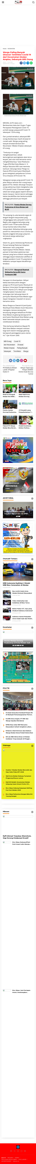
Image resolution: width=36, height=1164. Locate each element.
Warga (25, 351)
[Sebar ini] (21, 63)
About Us (16, 1161)
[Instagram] (21, 360)
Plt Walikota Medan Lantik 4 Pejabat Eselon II (10, 369)
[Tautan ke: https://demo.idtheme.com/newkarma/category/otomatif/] (32, 559)
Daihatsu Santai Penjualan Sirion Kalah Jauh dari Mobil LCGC (22, 618)
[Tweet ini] (24, 63)
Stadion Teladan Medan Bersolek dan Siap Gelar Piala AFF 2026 (19, 771)
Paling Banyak (22, 348)
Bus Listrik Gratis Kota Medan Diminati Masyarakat (22, 592)
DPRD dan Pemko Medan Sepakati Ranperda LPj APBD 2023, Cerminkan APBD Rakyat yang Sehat (16, 513)
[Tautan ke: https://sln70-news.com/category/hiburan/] (32, 812)
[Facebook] (10, 360)
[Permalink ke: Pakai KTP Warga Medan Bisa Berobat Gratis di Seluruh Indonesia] (10, 420)
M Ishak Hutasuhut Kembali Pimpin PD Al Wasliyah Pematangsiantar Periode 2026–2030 (19, 714)
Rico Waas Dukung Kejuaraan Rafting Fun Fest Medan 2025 (19, 789)
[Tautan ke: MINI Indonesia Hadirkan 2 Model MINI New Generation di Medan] (18, 571)
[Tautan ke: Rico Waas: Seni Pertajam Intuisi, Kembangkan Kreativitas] (7, 1062)
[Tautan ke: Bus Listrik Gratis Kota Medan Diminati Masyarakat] (7, 594)
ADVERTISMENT (6, 1161)
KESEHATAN (6, 63)
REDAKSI (10, 1157)
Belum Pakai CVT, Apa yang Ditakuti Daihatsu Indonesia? (22, 609)
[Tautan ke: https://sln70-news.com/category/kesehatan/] (32, 627)
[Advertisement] (18, 25)
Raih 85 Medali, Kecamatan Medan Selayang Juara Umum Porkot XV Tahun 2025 (18, 783)
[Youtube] (25, 360)
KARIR (17, 1157)
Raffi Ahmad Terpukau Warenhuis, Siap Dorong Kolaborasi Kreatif (17, 837)
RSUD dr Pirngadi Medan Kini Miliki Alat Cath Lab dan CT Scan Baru (9, 396)
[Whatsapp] (31, 63)
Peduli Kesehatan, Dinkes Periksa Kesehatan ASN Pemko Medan (25, 427)
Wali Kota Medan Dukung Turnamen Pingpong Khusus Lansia (18, 777)
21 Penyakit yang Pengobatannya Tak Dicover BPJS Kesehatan (26, 411)
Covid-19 (17, 341)
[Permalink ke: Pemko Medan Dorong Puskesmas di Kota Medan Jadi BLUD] (10, 404)
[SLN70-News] (18, 2)
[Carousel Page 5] (23, 645)
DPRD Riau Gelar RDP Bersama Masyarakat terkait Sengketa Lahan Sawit (18, 726)
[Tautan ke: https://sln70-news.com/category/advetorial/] (32, 498)
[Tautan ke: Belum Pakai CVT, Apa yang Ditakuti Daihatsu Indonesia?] (7, 610)
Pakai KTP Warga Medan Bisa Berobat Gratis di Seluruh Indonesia (10, 427)
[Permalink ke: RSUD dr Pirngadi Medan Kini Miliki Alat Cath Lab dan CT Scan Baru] (10, 388)
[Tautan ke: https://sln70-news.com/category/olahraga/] (32, 746)
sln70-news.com (16, 123)
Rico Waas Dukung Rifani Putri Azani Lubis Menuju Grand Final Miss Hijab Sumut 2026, (22, 843)
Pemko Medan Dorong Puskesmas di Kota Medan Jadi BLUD (10, 411)
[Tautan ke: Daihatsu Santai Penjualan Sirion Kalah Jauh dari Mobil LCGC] (7, 618)
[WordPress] (17, 360)
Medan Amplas (9, 348)
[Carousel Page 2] (16, 645)
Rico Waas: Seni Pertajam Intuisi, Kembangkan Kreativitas (21, 991)
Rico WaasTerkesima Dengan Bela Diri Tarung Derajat (19, 795)
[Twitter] (14, 360)
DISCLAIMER (22, 1159)
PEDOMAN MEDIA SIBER (9, 1159)
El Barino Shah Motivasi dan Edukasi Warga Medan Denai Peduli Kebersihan (19, 732)
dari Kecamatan (9, 345)
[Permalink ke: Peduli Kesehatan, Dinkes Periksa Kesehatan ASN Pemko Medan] (26, 420)
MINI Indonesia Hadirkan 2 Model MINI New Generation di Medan (16, 584)
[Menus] (3, 2)
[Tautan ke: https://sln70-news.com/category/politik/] (32, 688)
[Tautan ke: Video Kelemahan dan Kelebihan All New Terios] (7, 602)
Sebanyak (7, 351)
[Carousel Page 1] (17, 516)
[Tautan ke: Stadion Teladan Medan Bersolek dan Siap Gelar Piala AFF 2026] (18, 758)
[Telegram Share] (27, 63)
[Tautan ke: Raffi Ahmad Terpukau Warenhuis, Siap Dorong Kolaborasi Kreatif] (18, 824)
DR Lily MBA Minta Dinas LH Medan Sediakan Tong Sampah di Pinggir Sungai (18, 738)
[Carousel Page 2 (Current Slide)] (19, 516)
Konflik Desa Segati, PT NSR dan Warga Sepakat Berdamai (17, 720)
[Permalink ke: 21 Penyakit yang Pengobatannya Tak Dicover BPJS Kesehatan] (26, 404)
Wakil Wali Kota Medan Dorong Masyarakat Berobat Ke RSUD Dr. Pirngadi (26, 396)
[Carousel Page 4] (20, 645)
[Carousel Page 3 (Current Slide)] (18, 645)
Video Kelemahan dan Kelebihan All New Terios (21, 602)
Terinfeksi (17, 351)
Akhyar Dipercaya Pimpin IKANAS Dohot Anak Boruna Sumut (26, 370)
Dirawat (20, 345)
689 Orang (7, 341)
